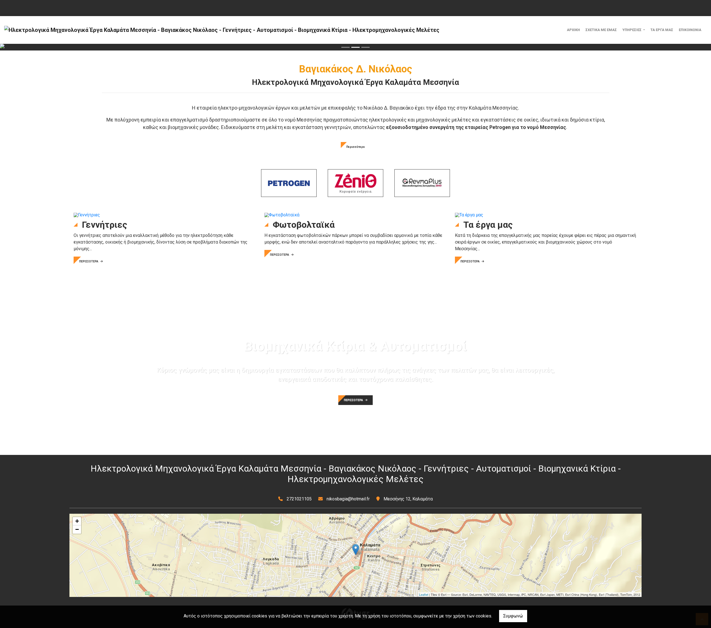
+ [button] (77, 521)
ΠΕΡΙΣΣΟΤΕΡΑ (89, 261)
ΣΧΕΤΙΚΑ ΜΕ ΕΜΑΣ (601, 30)
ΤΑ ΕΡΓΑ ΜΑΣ (661, 30)
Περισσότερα (355, 146)
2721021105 (299, 499)
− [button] (77, 529)
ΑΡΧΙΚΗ (573, 30)
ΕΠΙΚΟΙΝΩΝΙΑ (690, 30)
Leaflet (423, 594)
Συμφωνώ (513, 616)
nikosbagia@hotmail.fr (348, 499)
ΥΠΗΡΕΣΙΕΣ (632, 30)
